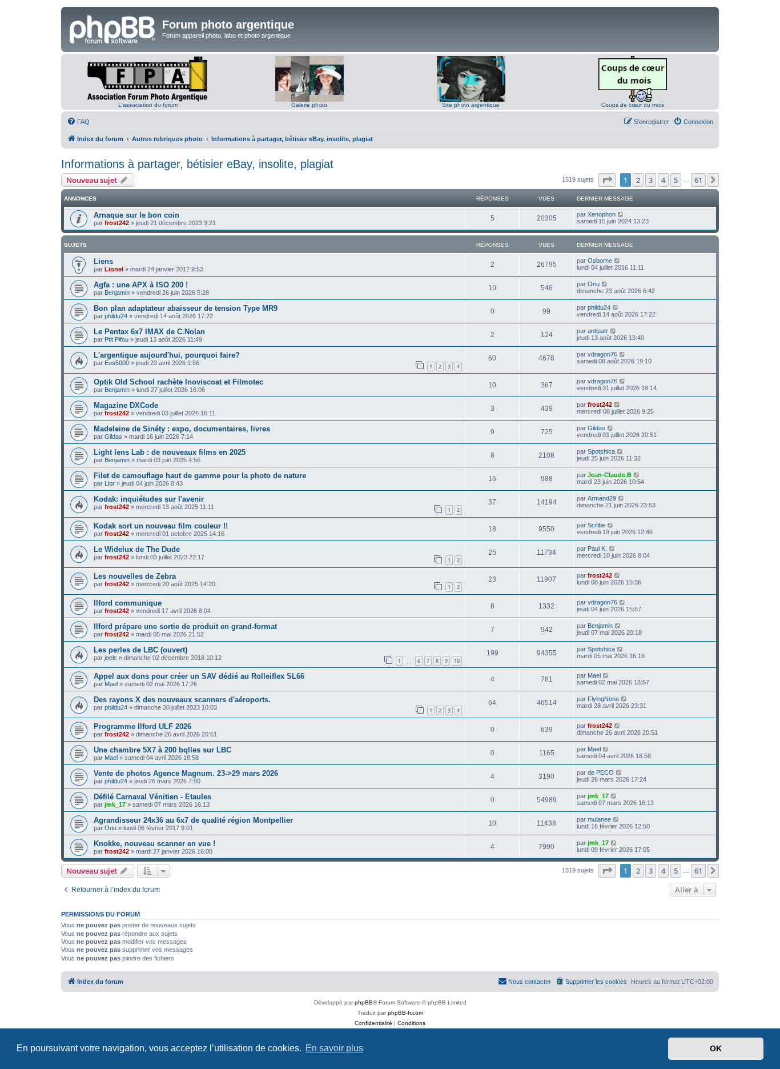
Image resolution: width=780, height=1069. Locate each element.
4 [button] (663, 180)
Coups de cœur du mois (632, 105)
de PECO (601, 772)
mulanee (599, 819)
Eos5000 (116, 362)
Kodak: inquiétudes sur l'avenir (149, 499)
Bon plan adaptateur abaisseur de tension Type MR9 (186, 308)
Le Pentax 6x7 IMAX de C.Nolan (149, 331)
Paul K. (597, 548)
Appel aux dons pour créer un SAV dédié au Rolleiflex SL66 (199, 676)
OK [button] (716, 1048)
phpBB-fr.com (405, 1013)
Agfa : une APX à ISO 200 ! (141, 285)
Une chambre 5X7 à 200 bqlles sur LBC (162, 750)
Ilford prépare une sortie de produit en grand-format (185, 626)
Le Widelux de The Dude (137, 549)
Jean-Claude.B (610, 474)
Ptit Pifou (116, 339)
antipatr (598, 330)
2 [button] (638, 180)
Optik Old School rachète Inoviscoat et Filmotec (178, 382)
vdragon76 (602, 354)
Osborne (600, 260)
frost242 (116, 222)
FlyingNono (603, 698)
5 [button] (676, 180)
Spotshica (601, 451)
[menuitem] (78, 122)
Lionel (113, 269)
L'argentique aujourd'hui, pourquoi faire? (167, 355)
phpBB (364, 1002)
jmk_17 (115, 804)
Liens (103, 261)
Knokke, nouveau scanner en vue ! (154, 843)
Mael (111, 683)
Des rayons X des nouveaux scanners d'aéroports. (182, 699)
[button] (607, 180)
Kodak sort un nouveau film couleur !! (161, 526)
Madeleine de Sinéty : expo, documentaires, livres (182, 429)
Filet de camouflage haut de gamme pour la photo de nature (200, 475)
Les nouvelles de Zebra (135, 576)
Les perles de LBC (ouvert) (140, 650)
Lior (109, 483)
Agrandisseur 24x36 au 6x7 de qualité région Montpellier (193, 820)
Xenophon (602, 214)
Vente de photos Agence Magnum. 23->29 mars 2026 (186, 773)
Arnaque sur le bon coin (136, 215)
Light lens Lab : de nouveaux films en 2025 (170, 452)
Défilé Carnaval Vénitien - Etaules (152, 796)
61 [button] (698, 180)
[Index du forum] (113, 28)
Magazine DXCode (126, 405)
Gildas (113, 436)
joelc (110, 657)
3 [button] (651, 180)
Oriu (594, 284)
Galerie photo (309, 105)
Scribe (596, 525)
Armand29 (602, 498)
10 (457, 660)
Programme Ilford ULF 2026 (142, 726)
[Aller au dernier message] (621, 214)
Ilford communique (128, 603)
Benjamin (117, 292)
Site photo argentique (471, 105)
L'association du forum (148, 105)
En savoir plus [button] (334, 1048)
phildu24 (115, 316)
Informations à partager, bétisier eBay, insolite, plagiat (197, 164)
